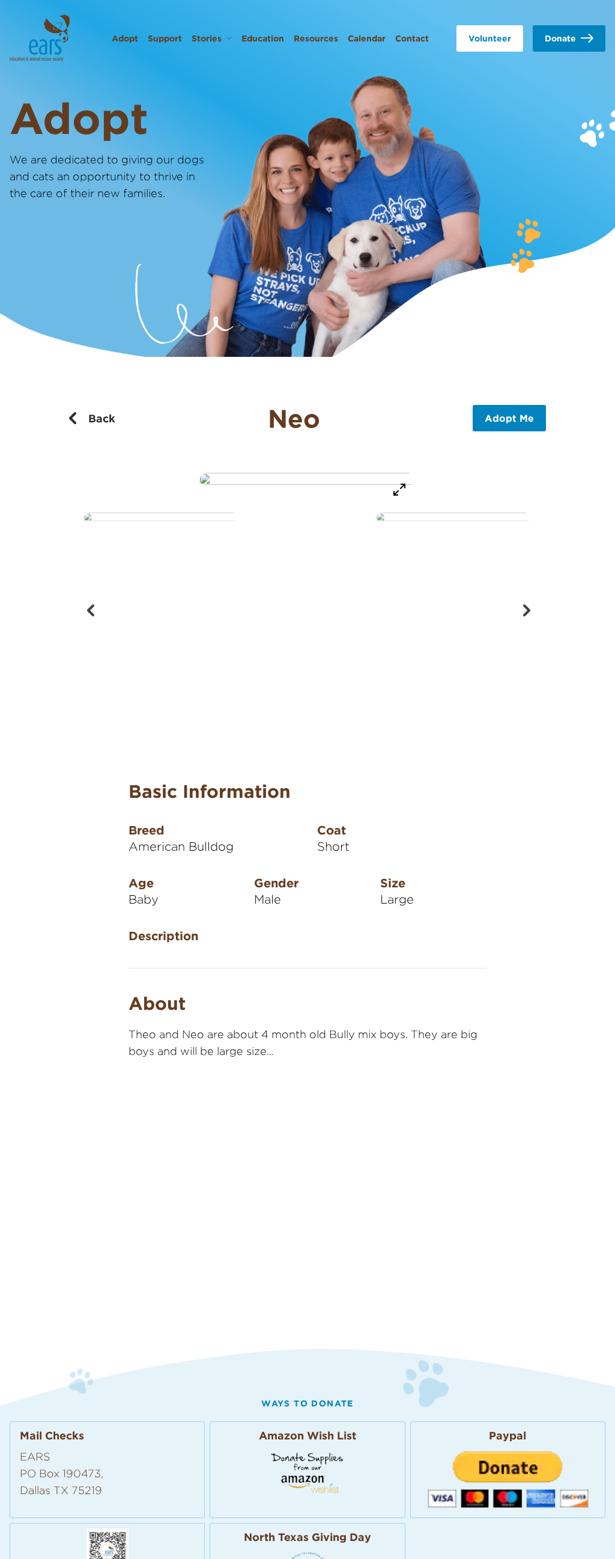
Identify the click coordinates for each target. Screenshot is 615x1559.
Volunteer (489, 38)
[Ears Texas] (40, 38)
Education (262, 38)
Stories (207, 38)
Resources (316, 38)
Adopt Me (509, 418)
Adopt (125, 38)
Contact (412, 38)
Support (165, 38)
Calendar (367, 38)
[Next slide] (525, 609)
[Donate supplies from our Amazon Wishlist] (307, 1472)
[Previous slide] (90, 609)
